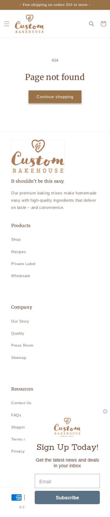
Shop (16, 239)
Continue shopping (55, 96)
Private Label (23, 264)
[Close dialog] (105, 411)
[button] (7, 24)
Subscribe (67, 497)
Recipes (18, 252)
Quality (17, 333)
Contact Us (21, 403)
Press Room (22, 345)
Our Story (20, 321)
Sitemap (18, 357)
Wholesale (20, 276)
